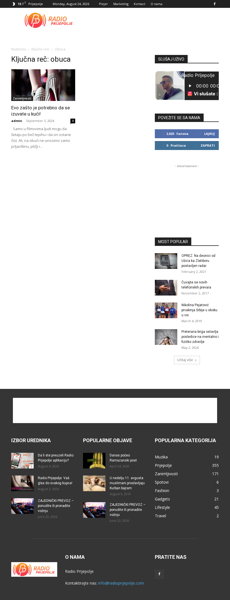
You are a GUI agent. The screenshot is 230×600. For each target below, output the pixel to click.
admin (16, 121)
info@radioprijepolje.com (121, 583)
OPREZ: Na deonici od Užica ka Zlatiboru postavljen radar (198, 261)
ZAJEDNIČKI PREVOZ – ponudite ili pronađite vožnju (56, 506)
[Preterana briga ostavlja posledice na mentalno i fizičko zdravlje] (166, 337)
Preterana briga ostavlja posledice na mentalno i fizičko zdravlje (200, 337)
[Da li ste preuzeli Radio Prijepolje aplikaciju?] (22, 461)
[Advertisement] (153, 20)
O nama (156, 4)
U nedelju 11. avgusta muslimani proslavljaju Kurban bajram (127, 483)
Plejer (103, 4)
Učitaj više (185, 359)
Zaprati (208, 145)
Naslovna (18, 49)
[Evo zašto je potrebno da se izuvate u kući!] (43, 85)
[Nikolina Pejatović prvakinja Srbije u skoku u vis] (166, 310)
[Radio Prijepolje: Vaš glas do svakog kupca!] (22, 483)
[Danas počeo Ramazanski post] (94, 461)
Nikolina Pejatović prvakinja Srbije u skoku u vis (199, 310)
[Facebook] (214, 4)
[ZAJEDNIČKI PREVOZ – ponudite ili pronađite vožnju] (22, 506)
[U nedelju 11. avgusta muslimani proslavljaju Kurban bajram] (94, 483)
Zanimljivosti (22, 98)
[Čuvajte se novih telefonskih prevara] (166, 288)
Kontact (139, 4)
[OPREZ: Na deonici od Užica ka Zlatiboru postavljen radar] (166, 261)
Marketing (120, 4)
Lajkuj (209, 133)
